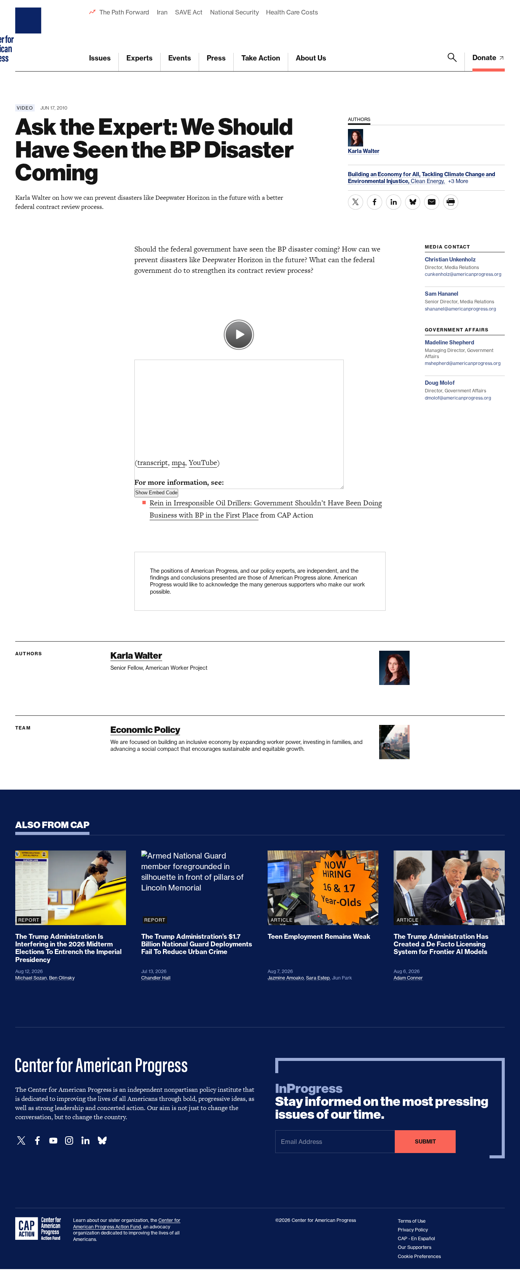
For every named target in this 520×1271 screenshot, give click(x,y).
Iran (162, 12)
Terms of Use (412, 1221)
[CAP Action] (40, 1228)
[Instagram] (69, 1140)
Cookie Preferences (419, 1256)
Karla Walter (136, 655)
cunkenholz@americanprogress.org (463, 274)
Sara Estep (318, 978)
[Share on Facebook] (374, 202)
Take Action (260, 58)
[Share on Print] (450, 202)
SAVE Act (189, 12)
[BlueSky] (102, 1140)
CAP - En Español (416, 1238)
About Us (311, 58)
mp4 (178, 462)
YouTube (203, 462)
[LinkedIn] (85, 1140)
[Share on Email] (431, 202)
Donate (485, 57)
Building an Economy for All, (385, 174)
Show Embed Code (156, 492)
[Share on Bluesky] (412, 202)
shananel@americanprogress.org (460, 309)
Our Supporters (414, 1247)
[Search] (452, 62)
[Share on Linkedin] (393, 202)
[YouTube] (53, 1140)
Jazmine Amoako (286, 978)
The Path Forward (124, 12)
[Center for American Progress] (29, 36)
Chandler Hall (156, 978)
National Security (234, 12)
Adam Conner (408, 978)
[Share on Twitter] (355, 202)
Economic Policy (145, 729)
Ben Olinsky (62, 978)
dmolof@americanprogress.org (458, 398)
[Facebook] (37, 1140)
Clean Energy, (428, 181)
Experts (139, 58)
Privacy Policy (413, 1230)
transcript (152, 462)
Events (179, 58)
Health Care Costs (291, 12)
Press (216, 58)
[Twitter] (21, 1140)
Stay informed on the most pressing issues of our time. (381, 1101)
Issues (100, 58)
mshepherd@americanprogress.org (463, 363)
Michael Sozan (31, 978)
